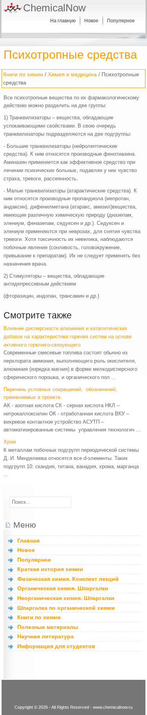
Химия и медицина (72, 74)
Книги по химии (23, 74)
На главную (63, 20)
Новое (91, 20)
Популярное (121, 20)
